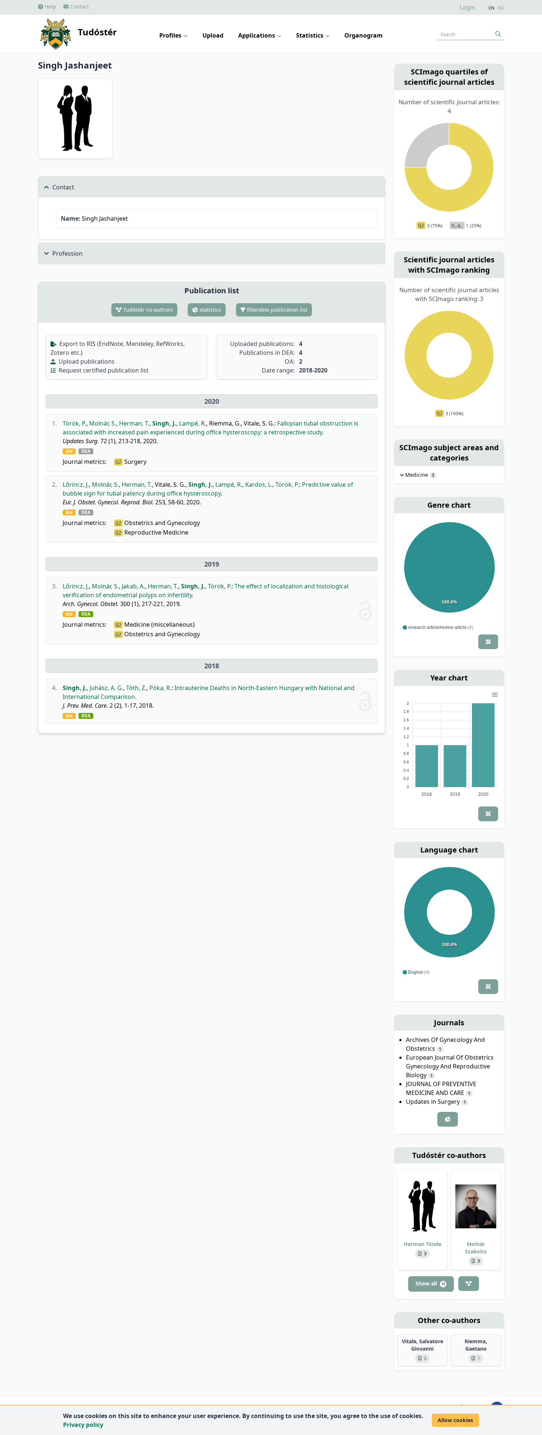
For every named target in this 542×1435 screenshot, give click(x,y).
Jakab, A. (133, 586)
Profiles (171, 35)
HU (500, 8)
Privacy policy (83, 1425)
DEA (85, 451)
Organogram (363, 35)
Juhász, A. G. (106, 688)
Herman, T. (134, 423)
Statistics (310, 35)
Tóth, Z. (136, 688)
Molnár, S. (102, 423)
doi (69, 451)
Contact (79, 6)
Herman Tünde (422, 1243)
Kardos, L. (258, 484)
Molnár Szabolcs (476, 1247)
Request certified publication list (103, 370)
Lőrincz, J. (76, 484)
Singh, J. (164, 423)
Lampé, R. (192, 423)
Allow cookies (455, 1420)
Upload (212, 35)
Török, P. (74, 423)
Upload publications (86, 361)
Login (467, 7)
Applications (257, 35)
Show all (430, 1283)
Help (49, 6)
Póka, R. (160, 688)
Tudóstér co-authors (147, 309)
